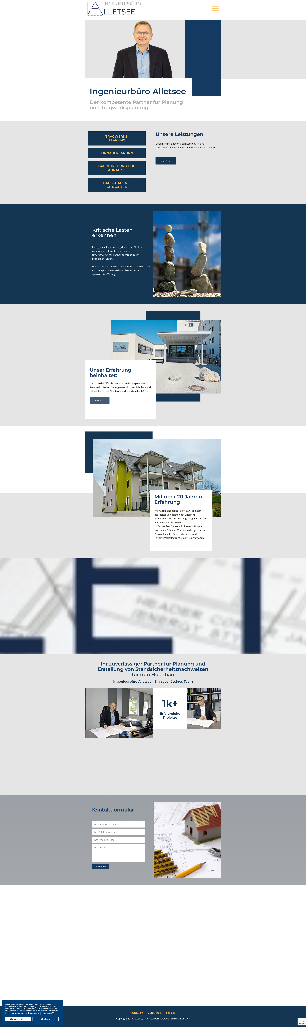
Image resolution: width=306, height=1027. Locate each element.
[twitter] (210, 1012)
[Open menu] (215, 8)
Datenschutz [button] (34, 1013)
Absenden (101, 866)
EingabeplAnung (117, 153)
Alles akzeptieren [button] (18, 1019)
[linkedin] (219, 1012)
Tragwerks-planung (116, 138)
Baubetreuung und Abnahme (117, 168)
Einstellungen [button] (47, 1013)
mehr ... (166, 160)
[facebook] (205, 1012)
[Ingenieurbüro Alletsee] (114, 8)
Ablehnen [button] (45, 1019)
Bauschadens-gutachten (117, 185)
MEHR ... (99, 400)
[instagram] (214, 1012)
